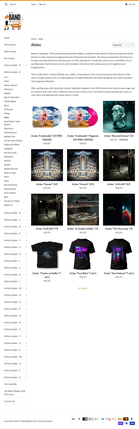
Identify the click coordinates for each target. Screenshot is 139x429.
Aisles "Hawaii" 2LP (47, 184)
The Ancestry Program (13, 141)
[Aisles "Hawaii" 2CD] (83, 165)
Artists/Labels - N (15, 295)
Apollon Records (11, 169)
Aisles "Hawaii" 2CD (83, 184)
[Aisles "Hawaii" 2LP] (47, 165)
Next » (85, 288)
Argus (6, 181)
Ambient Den (9, 137)
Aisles (6, 117)
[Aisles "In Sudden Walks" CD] (83, 210)
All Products (10, 44)
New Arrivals (10, 51)
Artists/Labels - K (15, 274)
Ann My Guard (10, 153)
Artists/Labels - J (15, 267)
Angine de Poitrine (11, 144)
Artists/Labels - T (15, 336)
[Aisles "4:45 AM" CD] (47, 210)
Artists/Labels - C (15, 219)
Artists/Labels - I (15, 260)
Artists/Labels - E (15, 233)
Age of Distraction (11, 97)
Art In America (10, 193)
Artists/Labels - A (15, 72)
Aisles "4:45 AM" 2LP (119, 184)
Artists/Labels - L (15, 281)
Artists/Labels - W (15, 356)
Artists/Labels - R (15, 322)
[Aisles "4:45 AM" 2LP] (119, 165)
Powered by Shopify (44, 421)
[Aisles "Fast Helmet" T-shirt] (119, 254)
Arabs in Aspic (10, 173)
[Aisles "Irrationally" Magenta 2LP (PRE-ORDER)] (83, 117)
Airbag (6, 113)
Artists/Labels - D (15, 226)
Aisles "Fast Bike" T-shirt (83, 273)
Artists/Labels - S (15, 329)
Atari (6, 197)
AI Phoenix (8, 109)
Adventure (8, 89)
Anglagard (8, 149)
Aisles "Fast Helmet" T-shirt (119, 273)
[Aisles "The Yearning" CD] (119, 210)
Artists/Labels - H (15, 254)
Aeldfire (7, 93)
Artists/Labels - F (15, 240)
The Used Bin (10, 384)
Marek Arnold (9, 189)
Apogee (7, 165)
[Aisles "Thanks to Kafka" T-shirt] (47, 254)
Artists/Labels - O (15, 302)
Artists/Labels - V (15, 349)
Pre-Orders (9, 58)
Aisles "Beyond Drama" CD (119, 135)
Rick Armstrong (10, 185)
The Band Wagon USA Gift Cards (14, 393)
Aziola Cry (8, 205)
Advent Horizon (10, 85)
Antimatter (8, 157)
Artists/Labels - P (15, 308)
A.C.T (6, 77)
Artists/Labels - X (15, 363)
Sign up (42, 4)
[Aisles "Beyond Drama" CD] (119, 117)
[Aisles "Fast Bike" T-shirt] (83, 254)
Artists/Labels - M (15, 288)
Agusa (6, 105)
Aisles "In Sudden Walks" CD (82, 228)
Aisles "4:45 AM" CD (47, 228)
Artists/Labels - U (15, 343)
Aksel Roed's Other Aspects (12, 123)
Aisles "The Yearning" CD (119, 228)
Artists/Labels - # (15, 65)
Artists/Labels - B (15, 212)
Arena (6, 177)
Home (7, 37)
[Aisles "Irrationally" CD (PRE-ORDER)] (47, 117)
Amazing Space (10, 132)
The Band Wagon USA (27, 421)
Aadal (6, 81)
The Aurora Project (12, 201)
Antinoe (7, 161)
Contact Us (9, 401)
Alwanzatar (8, 128)
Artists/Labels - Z (15, 377)
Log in (33, 4)
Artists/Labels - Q (15, 315)
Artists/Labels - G (15, 247)
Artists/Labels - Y (15, 370)
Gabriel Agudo (10, 101)
